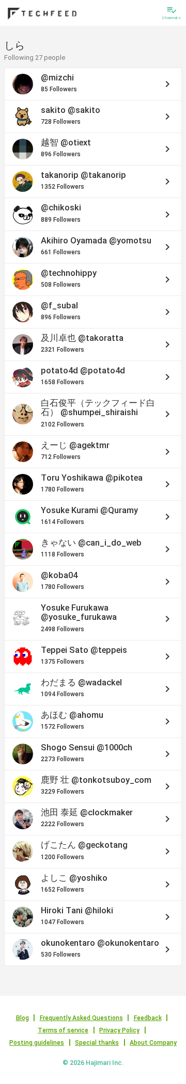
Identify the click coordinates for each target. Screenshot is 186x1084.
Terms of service (63, 1030)
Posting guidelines (36, 1042)
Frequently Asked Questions (81, 1018)
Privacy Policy (119, 1030)
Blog (22, 1018)
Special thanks (97, 1042)
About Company (153, 1042)
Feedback (148, 1018)
